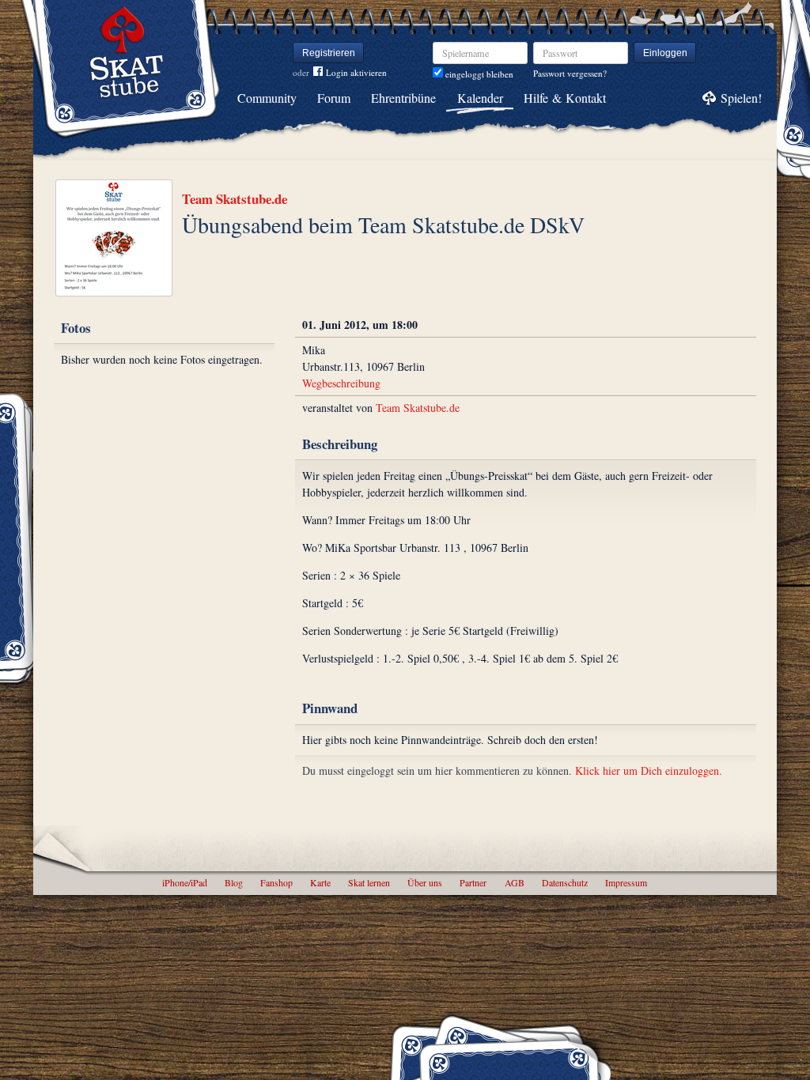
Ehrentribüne (403, 97)
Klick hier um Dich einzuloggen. (648, 770)
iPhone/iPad (184, 882)
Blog (234, 882)
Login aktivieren (356, 72)
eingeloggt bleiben (478, 74)
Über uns (424, 882)
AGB (514, 882)
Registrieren (328, 53)
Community (267, 97)
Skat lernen (369, 882)
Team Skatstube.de (234, 199)
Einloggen (665, 53)
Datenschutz (565, 882)
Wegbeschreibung (341, 383)
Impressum (626, 882)
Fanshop (276, 882)
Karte (320, 882)
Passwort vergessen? (570, 73)
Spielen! (741, 97)
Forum (333, 97)
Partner (473, 882)
